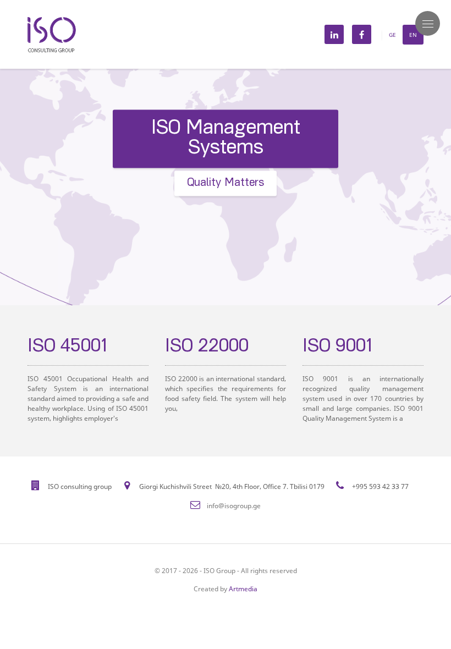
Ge (392, 34)
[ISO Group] (52, 21)
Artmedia (243, 588)
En (413, 34)
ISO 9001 (317, 347)
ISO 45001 (47, 347)
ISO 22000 (186, 347)
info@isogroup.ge (234, 505)
